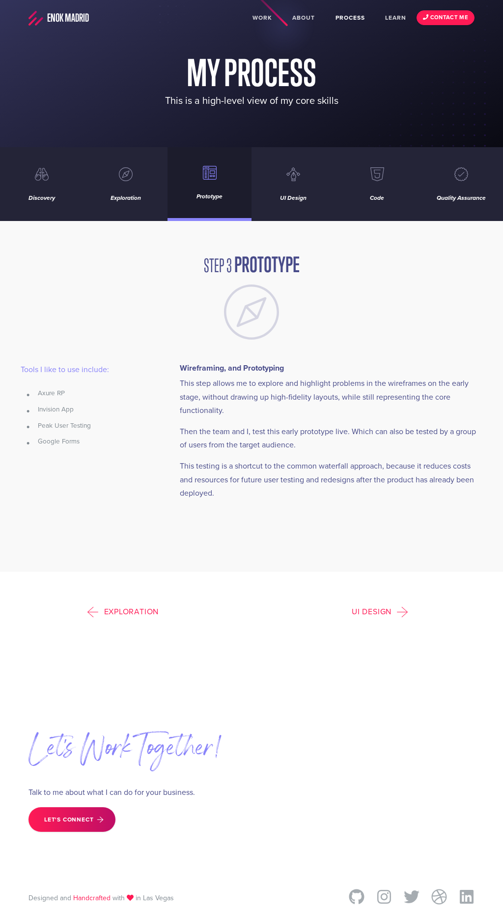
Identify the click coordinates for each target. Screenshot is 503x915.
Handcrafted (92, 898)
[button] (126, 611)
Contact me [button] (448, 17)
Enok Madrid (67, 17)
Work (262, 17)
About (303, 17)
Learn (395, 17)
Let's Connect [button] (68, 819)
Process (350, 17)
